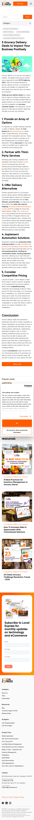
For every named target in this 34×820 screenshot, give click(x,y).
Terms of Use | (7, 797)
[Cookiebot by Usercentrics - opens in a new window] (24, 386)
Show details (24, 416)
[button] (30, 3)
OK (17, 423)
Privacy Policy (18, 797)
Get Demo (20, 3)
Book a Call (17, 364)
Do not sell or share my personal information (17, 431)
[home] (6, 3)
